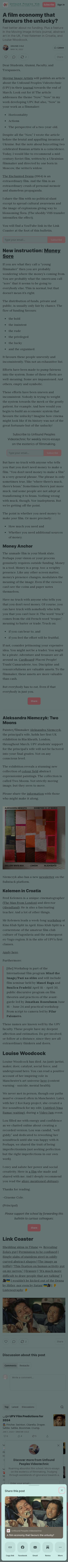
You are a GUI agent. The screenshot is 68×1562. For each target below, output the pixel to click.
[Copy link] (10, 1547)
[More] (60, 1547)
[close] (62, 1490)
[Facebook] (22, 1547)
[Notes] (47, 1547)
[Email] (35, 1547)
